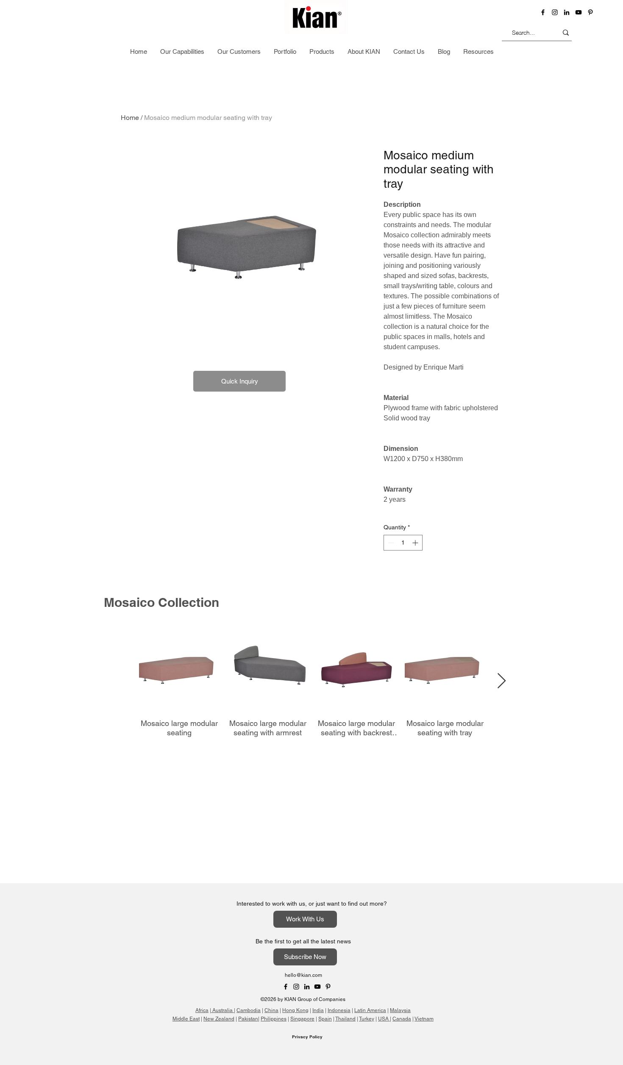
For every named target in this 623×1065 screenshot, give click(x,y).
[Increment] (416, 542)
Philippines (273, 1019)
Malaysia (400, 1010)
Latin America (370, 1010)
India (318, 1010)
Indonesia (339, 1010)
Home (130, 118)
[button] (567, 52)
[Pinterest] (590, 12)
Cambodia (248, 1010)
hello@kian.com (303, 975)
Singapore (302, 1019)
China (271, 1010)
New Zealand (218, 1019)
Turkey (366, 1019)
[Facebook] (543, 12)
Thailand (345, 1019)
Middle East (186, 1019)
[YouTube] (578, 12)
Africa (202, 1010)
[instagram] (555, 12)
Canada (401, 1019)
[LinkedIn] (566, 12)
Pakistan (248, 1019)
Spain (325, 1019)
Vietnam (424, 1019)
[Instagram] (296, 986)
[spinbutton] (403, 542)
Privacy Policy (307, 1036)
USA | (384, 1019)
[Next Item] (501, 681)
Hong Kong (295, 1010)
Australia (222, 1010)
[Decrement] (390, 542)
